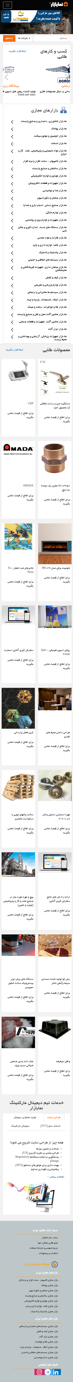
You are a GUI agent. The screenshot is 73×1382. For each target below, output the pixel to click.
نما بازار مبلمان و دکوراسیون (52, 198)
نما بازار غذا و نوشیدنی (55, 190)
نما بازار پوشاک (59, 128)
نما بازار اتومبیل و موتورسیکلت (50, 136)
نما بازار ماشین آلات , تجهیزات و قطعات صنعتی (43, 322)
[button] (24, 38)
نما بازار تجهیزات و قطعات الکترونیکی (47, 183)
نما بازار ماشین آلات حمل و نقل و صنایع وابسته (42, 314)
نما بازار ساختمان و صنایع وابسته (49, 168)
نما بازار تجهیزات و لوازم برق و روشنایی (46, 220)
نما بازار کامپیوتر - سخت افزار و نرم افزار (45, 161)
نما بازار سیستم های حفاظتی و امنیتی (47, 260)
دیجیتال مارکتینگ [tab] (20, 1126)
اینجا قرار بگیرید (17, 51)
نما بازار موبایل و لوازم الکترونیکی (49, 176)
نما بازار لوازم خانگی (56, 212)
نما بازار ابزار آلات (57, 329)
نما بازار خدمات (59, 143)
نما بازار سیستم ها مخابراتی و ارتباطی (47, 292)
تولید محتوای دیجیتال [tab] (25, 1117)
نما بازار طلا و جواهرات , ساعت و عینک (47, 307)
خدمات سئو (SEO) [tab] (50, 1126)
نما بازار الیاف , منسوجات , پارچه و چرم (47, 299)
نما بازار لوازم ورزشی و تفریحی (50, 285)
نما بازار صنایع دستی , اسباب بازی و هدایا (45, 205)
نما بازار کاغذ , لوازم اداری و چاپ (50, 245)
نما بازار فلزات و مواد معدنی (52, 238)
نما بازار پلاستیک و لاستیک (53, 252)
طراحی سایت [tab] (53, 1117)
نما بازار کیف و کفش (56, 277)
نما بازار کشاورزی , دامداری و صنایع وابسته (44, 121)
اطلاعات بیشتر (55, 1177)
